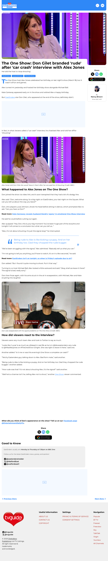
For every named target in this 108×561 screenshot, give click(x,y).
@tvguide (9, 532)
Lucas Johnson (17, 76)
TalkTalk (96, 533)
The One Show (29, 76)
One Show (59, 374)
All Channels (98, 543)
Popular (96, 516)
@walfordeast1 (12, 464)
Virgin (95, 537)
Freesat (96, 523)
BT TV (95, 520)
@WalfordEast (12, 461)
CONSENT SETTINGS (71, 520)
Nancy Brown (97, 97)
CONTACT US (44, 520)
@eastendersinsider (15, 459)
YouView (97, 540)
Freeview (97, 527)
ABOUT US (43, 516)
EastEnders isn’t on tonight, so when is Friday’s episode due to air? (42, 258)
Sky (95, 530)
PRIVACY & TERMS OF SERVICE (75, 516)
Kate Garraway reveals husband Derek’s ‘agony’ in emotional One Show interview (48, 214)
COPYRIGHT (44, 523)
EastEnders (6, 76)
